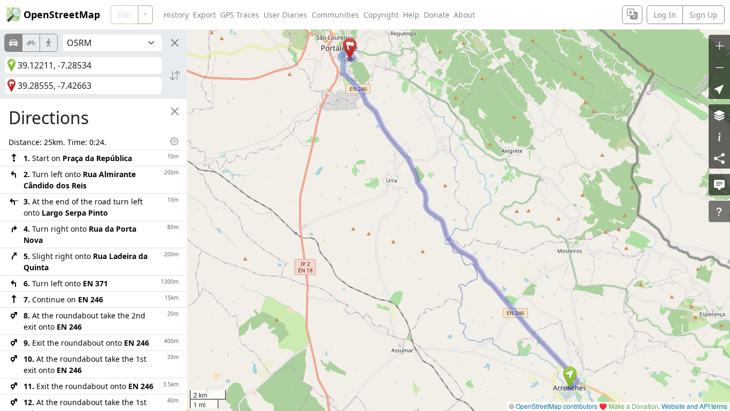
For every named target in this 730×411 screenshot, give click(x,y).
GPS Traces (239, 15)
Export (204, 15)
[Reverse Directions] (175, 75)
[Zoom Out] (719, 67)
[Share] (719, 158)
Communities (335, 15)
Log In (665, 15)
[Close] (175, 43)
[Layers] (719, 115)
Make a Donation (633, 405)
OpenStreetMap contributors (556, 405)
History (176, 15)
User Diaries (285, 15)
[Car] (13, 43)
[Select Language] (632, 14)
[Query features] (719, 211)
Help (411, 15)
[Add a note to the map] (719, 184)
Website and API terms (694, 405)
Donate (436, 15)
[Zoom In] (719, 45)
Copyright (381, 15)
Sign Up (703, 15)
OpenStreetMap (62, 14)
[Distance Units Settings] (174, 141)
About (464, 15)
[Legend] (719, 136)
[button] (570, 377)
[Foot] (49, 43)
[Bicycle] (31, 43)
